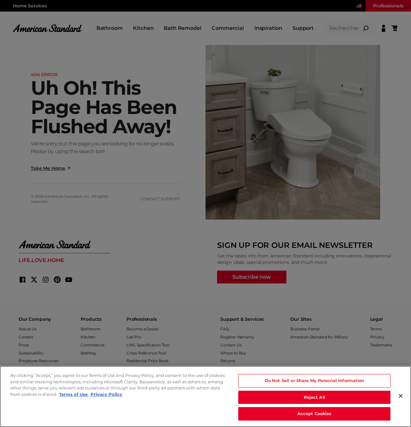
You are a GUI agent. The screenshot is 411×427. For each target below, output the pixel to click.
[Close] (401, 396)
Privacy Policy (106, 394)
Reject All (314, 397)
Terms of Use (74, 394)
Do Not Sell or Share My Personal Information (314, 380)
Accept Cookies (314, 413)
